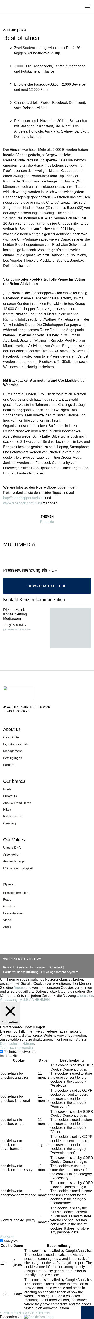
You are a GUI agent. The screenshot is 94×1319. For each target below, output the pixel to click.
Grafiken (9, 906)
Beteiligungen (12, 758)
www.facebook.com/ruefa (22, 503)
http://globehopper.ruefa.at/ (23, 498)
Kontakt (8, 967)
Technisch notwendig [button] (16, 1047)
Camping (9, 823)
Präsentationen (13, 913)
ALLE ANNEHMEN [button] (35, 1000)
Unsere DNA (12, 847)
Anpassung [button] (22, 987)
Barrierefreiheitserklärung (20, 972)
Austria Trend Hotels (17, 803)
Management (12, 751)
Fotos (7, 899)
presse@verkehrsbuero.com (17, 629)
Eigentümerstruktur (16, 744)
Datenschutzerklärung (17, 1043)
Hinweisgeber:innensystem (59, 972)
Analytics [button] (7, 1237)
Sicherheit (55, 967)
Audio (7, 927)
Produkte (47, 522)
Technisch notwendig (20, 1051)
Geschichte (11, 737)
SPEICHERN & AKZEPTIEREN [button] (25, 1313)
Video (7, 920)
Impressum (38, 967)
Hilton (7, 809)
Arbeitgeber (11, 854)
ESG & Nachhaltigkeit (18, 868)
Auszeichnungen (14, 861)
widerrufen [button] (85, 996)
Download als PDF (47, 586)
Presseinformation (15, 892)
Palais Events (12, 816)
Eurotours (10, 796)
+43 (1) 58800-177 (14, 625)
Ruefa (7, 789)
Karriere (8, 764)
